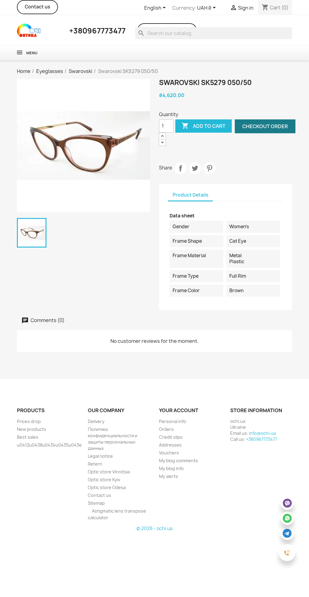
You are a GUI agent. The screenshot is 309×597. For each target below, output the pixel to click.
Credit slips (171, 437)
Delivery (96, 421)
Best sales (27, 437)
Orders (166, 429)
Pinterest (209, 168)
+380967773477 (261, 439)
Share (180, 168)
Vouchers (169, 453)
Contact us (37, 7)
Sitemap (96, 503)
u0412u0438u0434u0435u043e (49, 445)
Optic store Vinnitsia (109, 472)
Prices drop (29, 421)
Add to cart (203, 125)
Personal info (172, 421)
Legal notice (100, 456)
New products (31, 429)
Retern (95, 464)
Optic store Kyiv (104, 479)
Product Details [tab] (190, 195)
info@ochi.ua (262, 433)
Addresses (170, 445)
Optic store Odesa (107, 487)
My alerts (168, 476)
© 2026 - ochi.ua (154, 528)
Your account (178, 410)
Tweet (195, 168)
